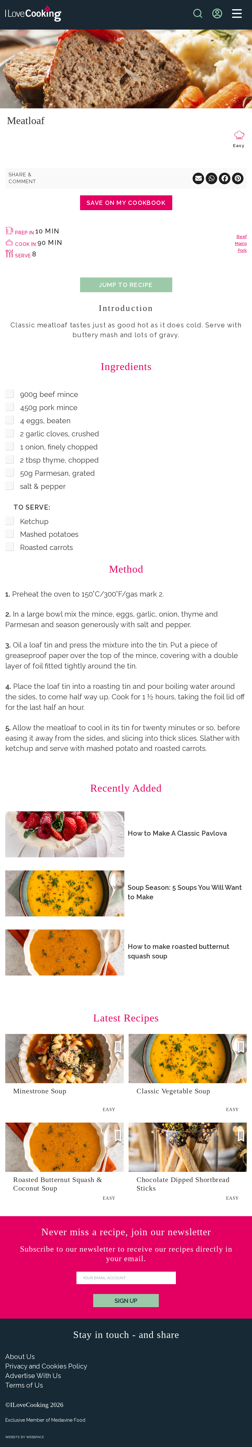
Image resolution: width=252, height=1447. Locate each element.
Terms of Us (24, 1385)
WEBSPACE (35, 1437)
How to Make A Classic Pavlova (177, 833)
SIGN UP (126, 1300)
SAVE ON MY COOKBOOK (126, 202)
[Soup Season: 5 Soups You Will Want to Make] (64, 893)
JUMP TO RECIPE (126, 284)
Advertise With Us (33, 1376)
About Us (20, 1357)
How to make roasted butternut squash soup (178, 951)
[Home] (33, 15)
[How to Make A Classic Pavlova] (64, 834)
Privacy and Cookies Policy (46, 1366)
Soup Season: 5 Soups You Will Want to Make (185, 892)
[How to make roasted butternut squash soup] (64, 953)
